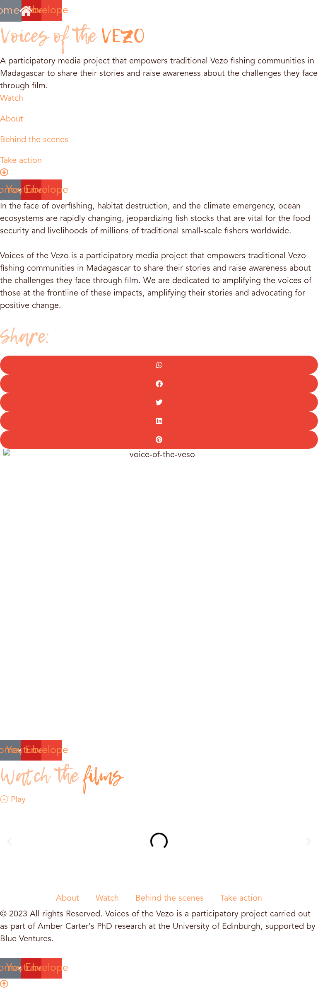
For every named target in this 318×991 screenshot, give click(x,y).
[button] (159, 365)
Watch (107, 898)
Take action (241, 898)
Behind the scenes (169, 898)
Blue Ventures (25, 939)
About (67, 898)
